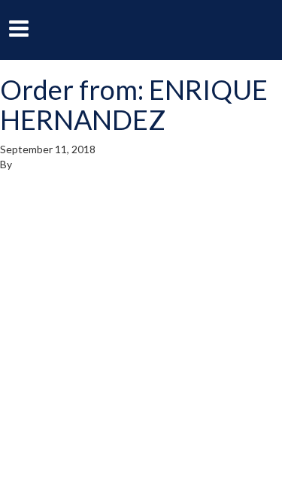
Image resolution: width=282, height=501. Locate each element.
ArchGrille (141, 29)
